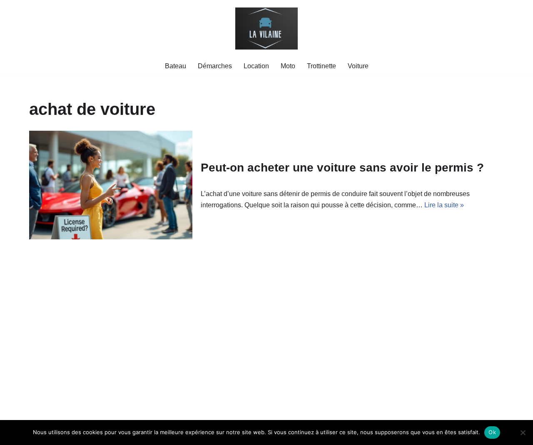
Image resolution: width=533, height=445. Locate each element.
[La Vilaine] (266, 28)
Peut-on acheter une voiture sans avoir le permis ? (342, 167)
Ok (492, 432)
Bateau (175, 66)
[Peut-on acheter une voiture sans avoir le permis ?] (110, 185)
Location (256, 66)
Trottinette (321, 66)
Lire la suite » (444, 205)
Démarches (215, 66)
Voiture (358, 66)
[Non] (522, 432)
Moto (288, 66)
